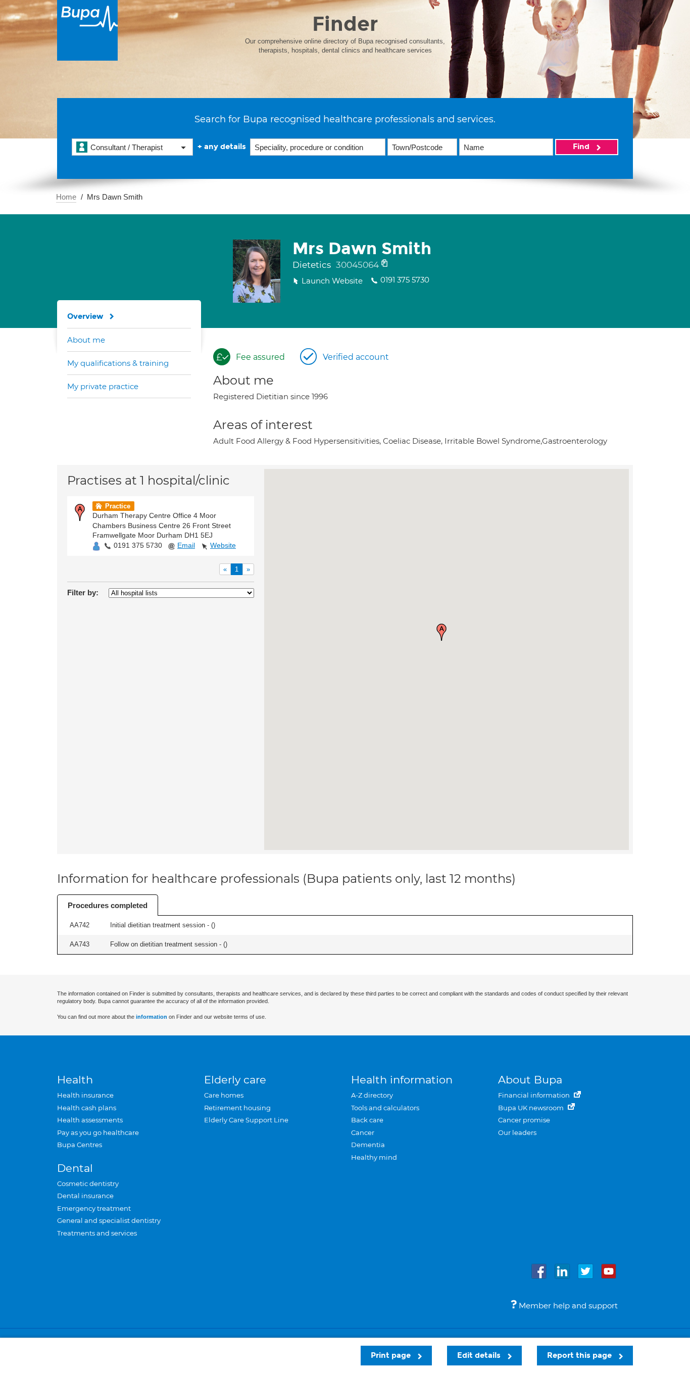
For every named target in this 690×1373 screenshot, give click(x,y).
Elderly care (235, 1079)
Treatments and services (97, 1233)
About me (86, 340)
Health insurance (85, 1095)
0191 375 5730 (138, 545)
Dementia (368, 1145)
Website (223, 545)
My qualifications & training (118, 363)
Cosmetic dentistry (88, 1183)
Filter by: (82, 592)
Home (66, 197)
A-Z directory (372, 1095)
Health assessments (90, 1120)
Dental (75, 1168)
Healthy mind (374, 1157)
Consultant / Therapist (126, 147)
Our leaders (517, 1132)
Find (582, 146)
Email (186, 545)
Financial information (534, 1095)
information (151, 1017)
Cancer (362, 1132)
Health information (402, 1079)
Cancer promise (524, 1120)
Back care (367, 1120)
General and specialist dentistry (109, 1220)
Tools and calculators (385, 1108)
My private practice (102, 386)
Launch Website (332, 281)
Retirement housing (237, 1108)
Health (75, 1079)
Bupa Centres (79, 1145)
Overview (85, 316)
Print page (392, 1355)
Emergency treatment (94, 1208)
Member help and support (567, 1305)
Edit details (480, 1355)
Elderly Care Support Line (246, 1120)
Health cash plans (86, 1108)
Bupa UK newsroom (531, 1108)
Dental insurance (85, 1196)
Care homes (223, 1095)
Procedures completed (107, 905)
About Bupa (530, 1079)
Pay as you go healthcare (98, 1132)
